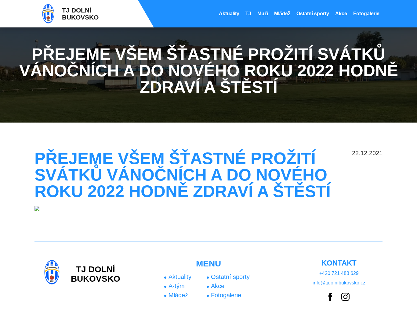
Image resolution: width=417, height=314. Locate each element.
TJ (248, 13)
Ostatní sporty (312, 13)
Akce (341, 13)
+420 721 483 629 (339, 273)
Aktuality (229, 13)
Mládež (282, 13)
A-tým (177, 286)
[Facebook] (330, 297)
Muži (262, 13)
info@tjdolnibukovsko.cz (339, 282)
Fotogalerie (366, 13)
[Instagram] (345, 297)
